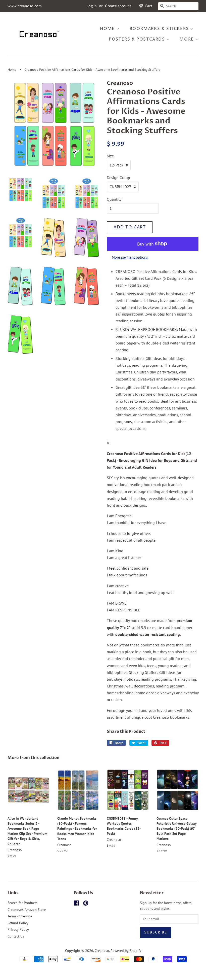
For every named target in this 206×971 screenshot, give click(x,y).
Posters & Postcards (137, 39)
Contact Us (16, 936)
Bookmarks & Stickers (160, 28)
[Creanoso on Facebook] (76, 904)
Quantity (114, 199)
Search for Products (22, 902)
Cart (148, 6)
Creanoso (102, 950)
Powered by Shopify (126, 950)
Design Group (118, 177)
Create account (118, 6)
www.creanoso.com (25, 6)
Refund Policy (18, 923)
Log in (91, 6)
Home (108, 28)
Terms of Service (20, 916)
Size (110, 155)
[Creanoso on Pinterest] (85, 904)
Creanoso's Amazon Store (27, 909)
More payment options (130, 257)
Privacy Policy (18, 929)
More (187, 39)
